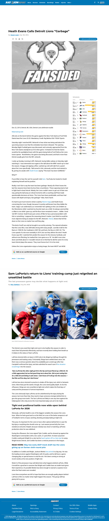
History (51, 219)
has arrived (49, 452)
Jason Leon (15, 35)
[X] (98, 2)
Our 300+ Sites (75, 505)
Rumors (35, 2)
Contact (56, 505)
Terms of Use (74, 508)
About (14, 505)
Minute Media (12, 516)
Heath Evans (33, 171)
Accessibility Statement (38, 512)
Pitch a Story (34, 508)
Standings (50, 2)
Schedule (42, 2)
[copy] (22, 39)
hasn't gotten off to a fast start (51, 438)
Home (14, 258)
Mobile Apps (92, 505)
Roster (57, 2)
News (29, 2)
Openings (33, 505)
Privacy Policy (58, 508)
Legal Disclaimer (17, 512)
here (43, 179)
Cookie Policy (92, 508)
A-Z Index (56, 512)
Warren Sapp (46, 202)
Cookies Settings (75, 512)
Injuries (63, 2)
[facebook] (94, 2)
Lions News (20, 258)
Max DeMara (15, 284)
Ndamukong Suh (17, 132)
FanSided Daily (17, 508)
